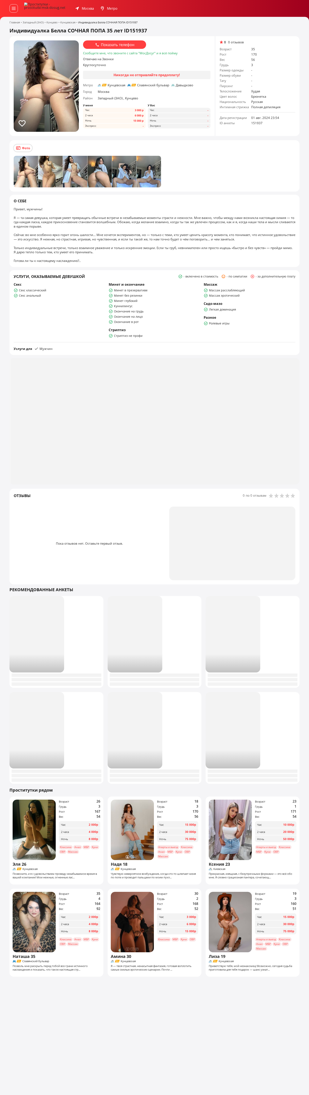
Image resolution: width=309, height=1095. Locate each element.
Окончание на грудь (129, 311)
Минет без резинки (128, 295)
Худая (255, 91)
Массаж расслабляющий (227, 290)
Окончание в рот (126, 322)
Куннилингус (123, 306)
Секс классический (32, 290)
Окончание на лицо (128, 317)
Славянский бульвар (153, 85)
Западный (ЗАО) (110, 98)
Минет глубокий (125, 301)
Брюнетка (258, 96)
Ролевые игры (219, 323)
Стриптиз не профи (128, 336)
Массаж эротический (224, 295)
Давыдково (184, 85)
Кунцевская (116, 85)
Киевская (219, 869)
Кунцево (131, 98)
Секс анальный (30, 295)
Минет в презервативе (131, 290)
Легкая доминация (222, 309)
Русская (257, 102)
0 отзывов (236, 42)
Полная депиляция (265, 107)
